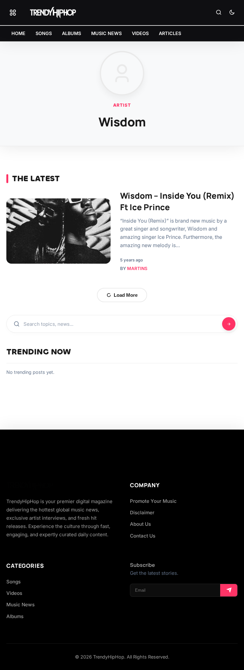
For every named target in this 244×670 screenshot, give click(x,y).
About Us (140, 524)
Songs (13, 582)
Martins (137, 268)
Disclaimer (142, 513)
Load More (126, 295)
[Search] (218, 12)
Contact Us (142, 536)
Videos (14, 593)
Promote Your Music (153, 501)
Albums (15, 616)
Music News (20, 605)
